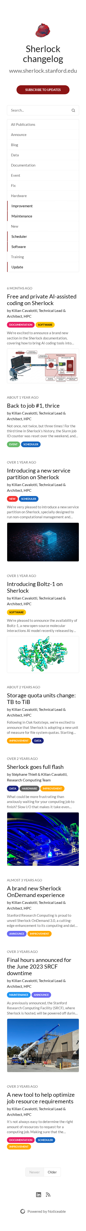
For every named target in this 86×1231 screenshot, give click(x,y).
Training (17, 257)
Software (18, 246)
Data (15, 155)
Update (17, 267)
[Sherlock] (43, 31)
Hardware (19, 196)
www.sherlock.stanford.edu (43, 70)
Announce (19, 134)
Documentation (23, 165)
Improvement (22, 206)
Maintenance (21, 216)
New (14, 226)
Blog (14, 145)
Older (52, 1172)
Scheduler (19, 236)
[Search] (73, 110)
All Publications (23, 124)
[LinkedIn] (41, 1194)
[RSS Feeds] (48, 1194)
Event (15, 175)
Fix (13, 185)
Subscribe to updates (43, 90)
